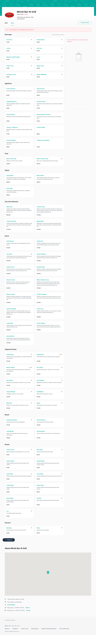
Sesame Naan (40, 461)
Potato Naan (10, 485)
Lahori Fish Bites (11, 140)
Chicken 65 (40, 241)
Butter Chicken (10, 294)
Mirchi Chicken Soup (42, 158)
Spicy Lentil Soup (11, 158)
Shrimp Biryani (41, 431)
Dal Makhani (40, 391)
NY (9, 626)
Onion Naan (40, 474)
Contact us (15, 628)
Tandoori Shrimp (11, 221)
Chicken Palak (41, 267)
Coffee (8, 48)
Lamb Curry (40, 309)
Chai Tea (39, 48)
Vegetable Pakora (11, 101)
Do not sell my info (64, 628)
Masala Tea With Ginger (13, 57)
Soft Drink (9, 39)
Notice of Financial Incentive (49, 628)
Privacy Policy (35, 628)
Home (6, 626)
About (12, 23)
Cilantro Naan (10, 461)
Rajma (38, 403)
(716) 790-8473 (21, 19)
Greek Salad (9, 175)
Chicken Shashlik (11, 309)
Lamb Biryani (10, 431)
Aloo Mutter (9, 380)
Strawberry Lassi (11, 74)
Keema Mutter (10, 336)
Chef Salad (9, 188)
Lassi (38, 57)
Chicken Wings (41, 127)
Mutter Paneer (10, 367)
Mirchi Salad (40, 175)
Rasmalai (9, 528)
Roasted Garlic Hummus (43, 114)
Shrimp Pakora (10, 114)
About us (7, 628)
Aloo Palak (40, 367)
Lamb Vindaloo (41, 323)
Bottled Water (41, 39)
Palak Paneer (40, 354)
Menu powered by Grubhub (58, 34)
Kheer (38, 528)
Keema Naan (10, 498)
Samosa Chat (40, 88)
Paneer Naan (40, 485)
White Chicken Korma (43, 280)
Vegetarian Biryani (11, 420)
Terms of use (24, 628)
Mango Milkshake (42, 74)
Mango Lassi (40, 66)
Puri (7, 511)
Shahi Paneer (10, 354)
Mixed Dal (9, 403)
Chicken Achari (10, 280)
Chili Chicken (10, 241)
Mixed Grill (9, 207)
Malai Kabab (40, 221)
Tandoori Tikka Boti (12, 127)
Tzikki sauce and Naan (43, 140)
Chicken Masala (41, 254)
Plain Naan (40, 449)
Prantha (39, 498)
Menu (6, 23)
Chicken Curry (10, 267)
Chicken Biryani (41, 420)
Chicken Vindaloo (42, 294)
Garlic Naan (9, 474)
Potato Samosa (10, 88)
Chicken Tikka (41, 207)
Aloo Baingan (40, 380)
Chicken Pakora (41, 101)
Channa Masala (10, 391)
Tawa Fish (9, 254)
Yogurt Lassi (9, 66)
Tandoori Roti (10, 449)
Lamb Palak (9, 323)
